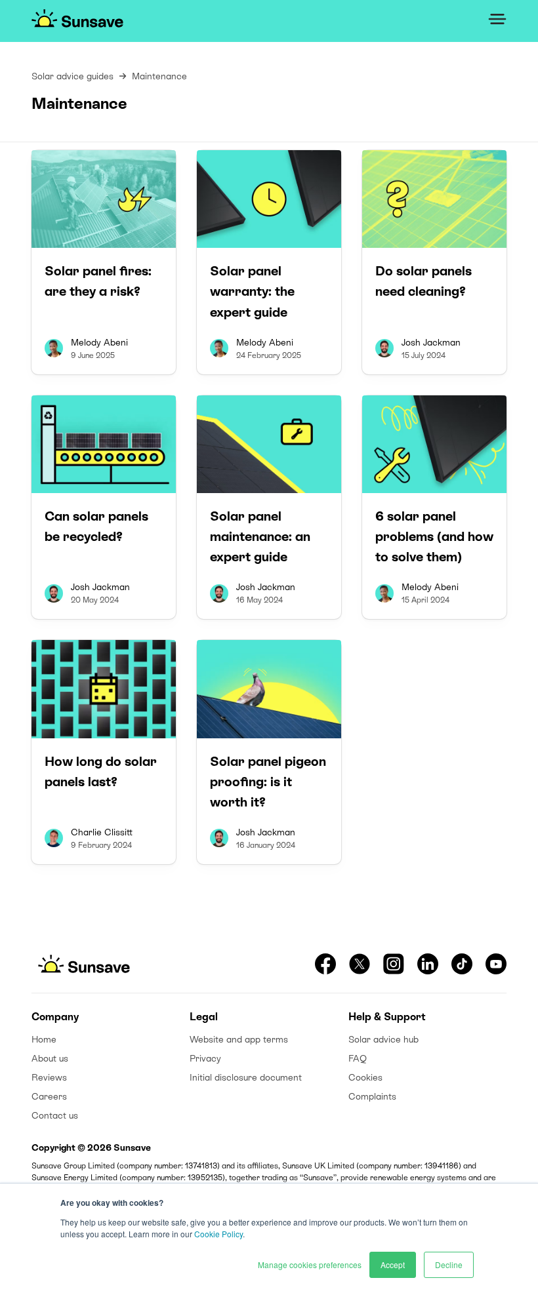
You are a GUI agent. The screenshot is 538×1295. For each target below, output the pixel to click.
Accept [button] (393, 1264)
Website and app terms (239, 1039)
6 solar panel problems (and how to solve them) (434, 536)
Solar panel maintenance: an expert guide (260, 536)
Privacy (205, 1058)
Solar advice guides (72, 76)
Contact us (54, 1115)
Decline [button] (449, 1264)
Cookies (365, 1077)
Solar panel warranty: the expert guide (252, 291)
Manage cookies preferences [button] (310, 1264)
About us (49, 1058)
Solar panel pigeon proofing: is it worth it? (268, 781)
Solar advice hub (383, 1039)
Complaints (372, 1096)
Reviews (49, 1077)
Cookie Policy (218, 1233)
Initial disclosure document (246, 1077)
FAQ (357, 1058)
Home (43, 1039)
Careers (49, 1096)
